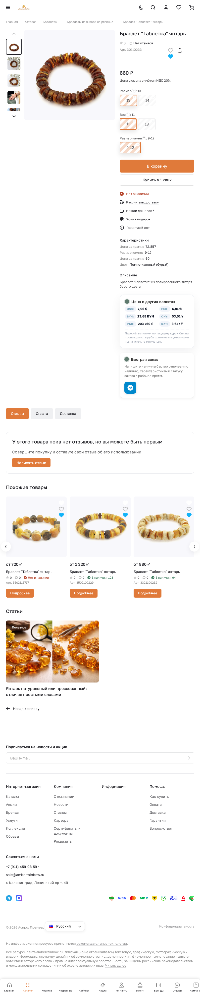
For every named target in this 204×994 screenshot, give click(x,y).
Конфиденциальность (176, 926)
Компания (63, 786)
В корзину (157, 166)
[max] (19, 898)
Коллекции (15, 828)
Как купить (159, 796)
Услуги (12, 820)
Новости (61, 804)
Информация (114, 786)
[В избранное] (170, 50)
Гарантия (158, 820)
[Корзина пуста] (191, 7)
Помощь (157, 786)
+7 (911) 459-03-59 (21, 867)
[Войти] (165, 7)
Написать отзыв (31, 462)
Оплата (42, 413)
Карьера (61, 820)
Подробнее (20, 593)
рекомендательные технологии (101, 943)
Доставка (68, 413)
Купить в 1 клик (157, 180)
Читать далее (115, 965)
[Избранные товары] (178, 7)
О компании (64, 796)
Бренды (12, 812)
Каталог (13, 796)
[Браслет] (69, 75)
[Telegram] (9, 898)
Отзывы (17, 413)
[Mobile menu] (8, 7)
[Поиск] (153, 7)
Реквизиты (63, 841)
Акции (11, 804)
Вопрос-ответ (161, 828)
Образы (12, 836)
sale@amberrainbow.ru (25, 874)
